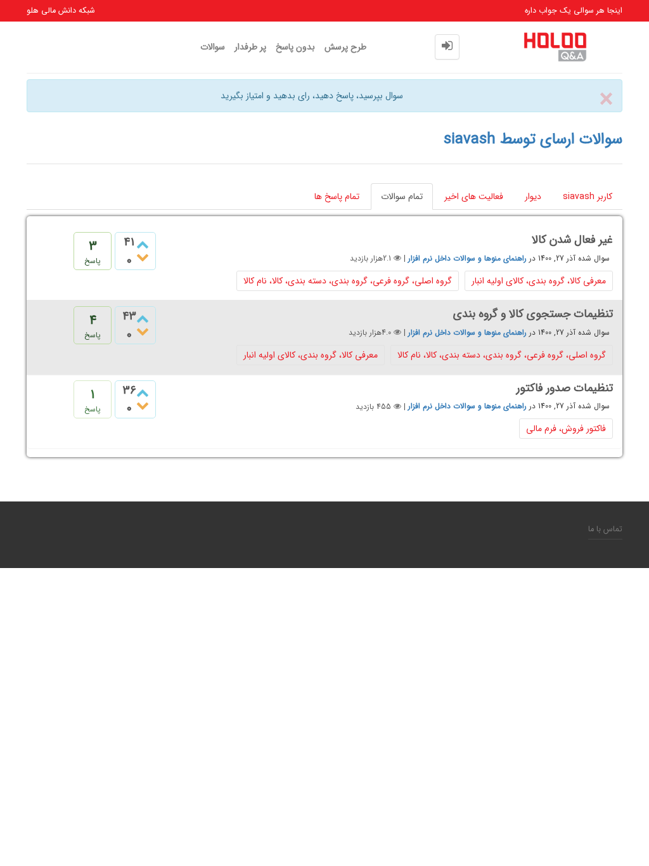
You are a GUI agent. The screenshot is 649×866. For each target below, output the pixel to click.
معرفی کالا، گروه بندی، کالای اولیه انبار (539, 281)
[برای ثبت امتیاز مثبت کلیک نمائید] (142, 244)
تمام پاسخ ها (336, 197)
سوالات (212, 47)
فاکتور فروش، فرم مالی (566, 429)
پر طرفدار (250, 47)
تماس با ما (605, 529)
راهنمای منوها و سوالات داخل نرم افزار (467, 258)
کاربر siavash (587, 197)
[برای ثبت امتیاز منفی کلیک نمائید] (142, 258)
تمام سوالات (402, 197)
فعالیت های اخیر (473, 197)
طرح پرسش (345, 47)
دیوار (533, 197)
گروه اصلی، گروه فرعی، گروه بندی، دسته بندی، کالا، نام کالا (347, 281)
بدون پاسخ (295, 47)
